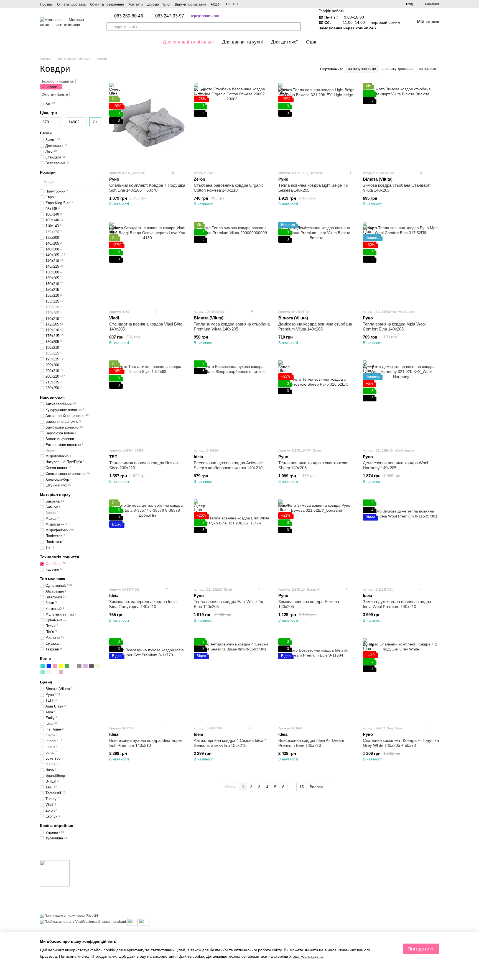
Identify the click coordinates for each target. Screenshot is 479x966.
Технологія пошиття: (58, 81)
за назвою (427, 68)
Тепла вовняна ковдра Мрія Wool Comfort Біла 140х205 (394, 326)
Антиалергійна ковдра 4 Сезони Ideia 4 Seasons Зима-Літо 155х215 (230, 743)
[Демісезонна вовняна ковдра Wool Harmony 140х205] (401, 402)
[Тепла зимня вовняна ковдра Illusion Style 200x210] (147, 402)
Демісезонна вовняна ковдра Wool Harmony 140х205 (395, 465)
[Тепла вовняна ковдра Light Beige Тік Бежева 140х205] (316, 124)
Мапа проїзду (388, 923)
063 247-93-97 (169, 16)
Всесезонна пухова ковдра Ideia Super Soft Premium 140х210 (145, 743)
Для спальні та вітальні (188, 42)
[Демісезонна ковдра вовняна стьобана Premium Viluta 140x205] (316, 263)
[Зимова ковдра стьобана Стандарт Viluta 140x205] (401, 124)
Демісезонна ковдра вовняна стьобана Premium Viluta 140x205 (315, 326)
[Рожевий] (55, 666)
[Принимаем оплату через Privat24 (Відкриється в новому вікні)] (69, 916)
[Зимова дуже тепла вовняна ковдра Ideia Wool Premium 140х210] (401, 541)
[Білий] (73, 666)
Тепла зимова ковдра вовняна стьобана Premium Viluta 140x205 (232, 326)
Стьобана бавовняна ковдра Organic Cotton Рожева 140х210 (229, 188)
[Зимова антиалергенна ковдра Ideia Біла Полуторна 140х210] (147, 541)
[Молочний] (49, 672)
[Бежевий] (97, 666)
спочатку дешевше (397, 68)
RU (235, 4)
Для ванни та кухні (242, 42)
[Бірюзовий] (42, 666)
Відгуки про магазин (190, 4)
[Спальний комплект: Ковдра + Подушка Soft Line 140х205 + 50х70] (147, 124)
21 (172, 172)
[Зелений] (67, 666)
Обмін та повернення (107, 4)
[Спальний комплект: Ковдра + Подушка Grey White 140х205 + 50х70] (401, 679)
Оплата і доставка (71, 4)
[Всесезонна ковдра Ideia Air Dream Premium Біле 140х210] (316, 679)
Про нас (46, 4)
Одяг (311, 42)
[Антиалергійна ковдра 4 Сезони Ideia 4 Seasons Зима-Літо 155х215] (232, 679)
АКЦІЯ (216, 4)
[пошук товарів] (296, 26)
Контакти (135, 4)
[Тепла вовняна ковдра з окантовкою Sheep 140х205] (316, 402)
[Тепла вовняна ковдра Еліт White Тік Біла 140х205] (232, 541)
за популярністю (362, 68)
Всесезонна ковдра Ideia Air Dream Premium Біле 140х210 (311, 743)
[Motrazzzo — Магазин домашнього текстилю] (55, 873)
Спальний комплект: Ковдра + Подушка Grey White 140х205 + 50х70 (401, 743)
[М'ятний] (42, 672)
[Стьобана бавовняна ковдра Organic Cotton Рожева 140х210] (232, 124)
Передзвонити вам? (205, 16)
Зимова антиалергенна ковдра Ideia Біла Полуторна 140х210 (143, 604)
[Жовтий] (61, 666)
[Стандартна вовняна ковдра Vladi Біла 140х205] (147, 263)
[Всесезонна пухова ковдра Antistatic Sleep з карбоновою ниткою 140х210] (232, 402)
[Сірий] (79, 666)
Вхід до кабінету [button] (257, 870)
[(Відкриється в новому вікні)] (133, 922)
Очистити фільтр (55, 94)
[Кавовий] (91, 666)
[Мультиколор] (55, 672)
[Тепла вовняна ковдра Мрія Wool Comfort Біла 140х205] (401, 263)
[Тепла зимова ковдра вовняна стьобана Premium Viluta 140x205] (232, 263)
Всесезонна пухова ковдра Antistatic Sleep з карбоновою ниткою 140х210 (228, 465)
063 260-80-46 (128, 16)
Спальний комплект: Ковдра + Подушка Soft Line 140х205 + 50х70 (147, 188)
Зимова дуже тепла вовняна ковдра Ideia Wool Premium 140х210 (397, 604)
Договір (153, 4)
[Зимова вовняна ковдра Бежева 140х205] (316, 541)
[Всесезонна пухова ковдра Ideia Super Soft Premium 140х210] (147, 679)
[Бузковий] (85, 666)
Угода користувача (306, 956)
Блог (166, 4)
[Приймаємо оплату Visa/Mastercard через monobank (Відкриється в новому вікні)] (83, 922)
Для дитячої (284, 42)
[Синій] (49, 666)
